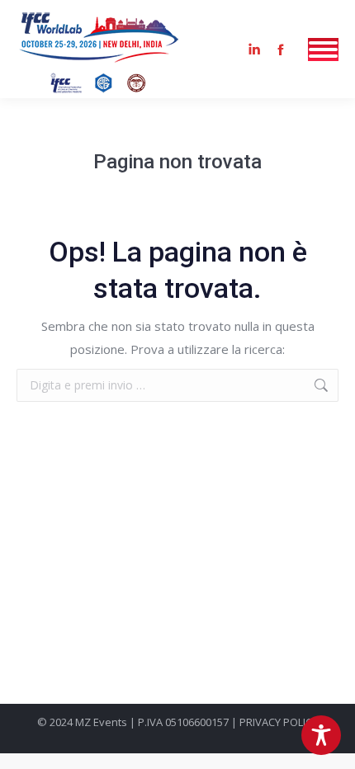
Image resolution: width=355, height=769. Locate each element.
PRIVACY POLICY (278, 722)
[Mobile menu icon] (323, 49)
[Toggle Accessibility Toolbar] (321, 735)
